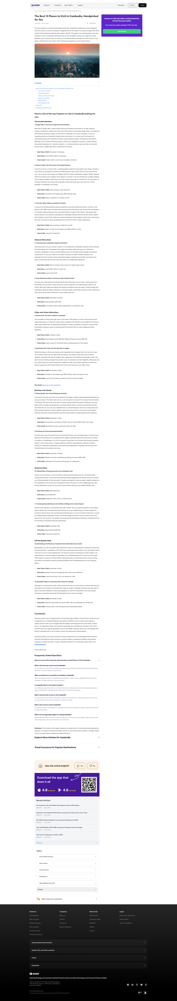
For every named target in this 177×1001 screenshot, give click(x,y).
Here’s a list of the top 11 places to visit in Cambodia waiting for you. (54, 88)
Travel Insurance (42, 11)
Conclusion (38, 105)
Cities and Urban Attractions (46, 96)
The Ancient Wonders (44, 91)
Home (36, 11)
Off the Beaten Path (44, 103)
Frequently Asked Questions (43, 108)
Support (80, 5)
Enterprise (58, 5)
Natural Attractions (43, 93)
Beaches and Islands (44, 98)
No (94, 766)
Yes (81, 766)
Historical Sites (42, 100)
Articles (49, 11)
